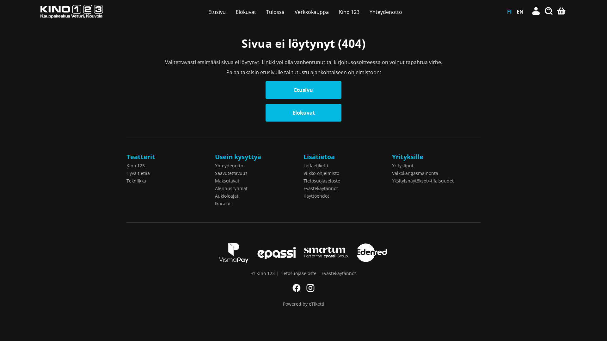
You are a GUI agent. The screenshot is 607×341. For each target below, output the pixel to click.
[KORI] (561, 11)
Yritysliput (403, 166)
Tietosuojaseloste (322, 181)
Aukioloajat (226, 196)
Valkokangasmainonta (415, 173)
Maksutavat (227, 181)
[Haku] (549, 11)
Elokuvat (246, 12)
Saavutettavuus (231, 173)
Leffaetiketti (316, 166)
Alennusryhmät (231, 188)
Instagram (310, 288)
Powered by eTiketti (303, 304)
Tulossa (275, 12)
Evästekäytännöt (321, 188)
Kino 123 (349, 12)
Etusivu (217, 12)
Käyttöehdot (316, 196)
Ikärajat (223, 203)
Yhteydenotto (386, 12)
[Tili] (536, 11)
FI (509, 11)
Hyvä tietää (138, 173)
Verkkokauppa (312, 12)
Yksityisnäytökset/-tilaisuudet (423, 181)
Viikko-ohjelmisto (321, 173)
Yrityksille (407, 157)
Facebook (296, 288)
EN (520, 11)
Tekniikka (136, 181)
